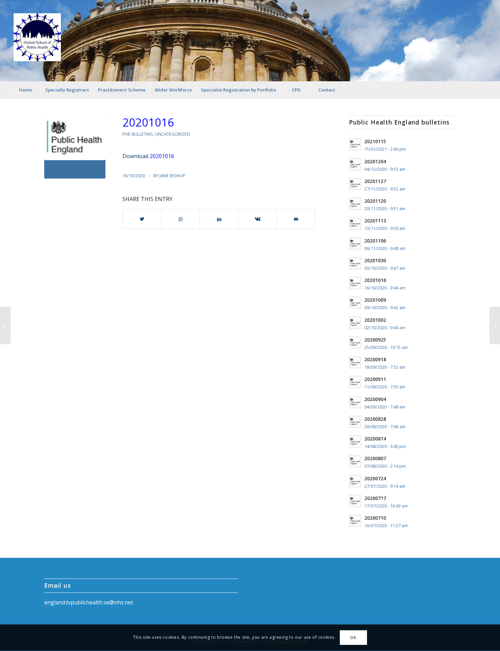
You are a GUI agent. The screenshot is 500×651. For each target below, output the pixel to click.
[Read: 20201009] (355, 303)
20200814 (375, 438)
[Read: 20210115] (355, 144)
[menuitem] (25, 89)
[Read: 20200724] (355, 481)
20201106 (375, 240)
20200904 (375, 399)
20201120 (375, 201)
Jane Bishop (172, 175)
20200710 (375, 518)
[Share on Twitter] (142, 219)
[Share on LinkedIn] (219, 219)
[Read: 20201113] (355, 223)
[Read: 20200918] (355, 362)
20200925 (375, 339)
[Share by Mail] (296, 219)
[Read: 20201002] (355, 323)
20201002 (375, 320)
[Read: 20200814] (355, 441)
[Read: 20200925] (355, 342)
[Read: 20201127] (355, 184)
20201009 (375, 300)
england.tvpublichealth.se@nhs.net (88, 602)
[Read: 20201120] (355, 204)
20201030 (375, 260)
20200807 (375, 458)
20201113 (375, 220)
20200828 (375, 419)
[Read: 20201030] (355, 263)
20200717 (375, 498)
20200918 (375, 359)
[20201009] (5, 325)
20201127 (375, 181)
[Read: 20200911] (355, 382)
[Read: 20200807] (355, 461)
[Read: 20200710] (355, 521)
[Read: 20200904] (355, 402)
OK (353, 637)
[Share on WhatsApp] (181, 219)
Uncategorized (172, 134)
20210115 (375, 141)
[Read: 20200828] (355, 422)
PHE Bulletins (137, 134)
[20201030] (494, 325)
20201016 (148, 122)
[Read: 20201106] (355, 243)
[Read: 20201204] (355, 164)
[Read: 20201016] (355, 283)
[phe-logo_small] (74, 148)
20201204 (375, 161)
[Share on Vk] (257, 219)
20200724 (375, 478)
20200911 (375, 379)
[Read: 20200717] (355, 501)
